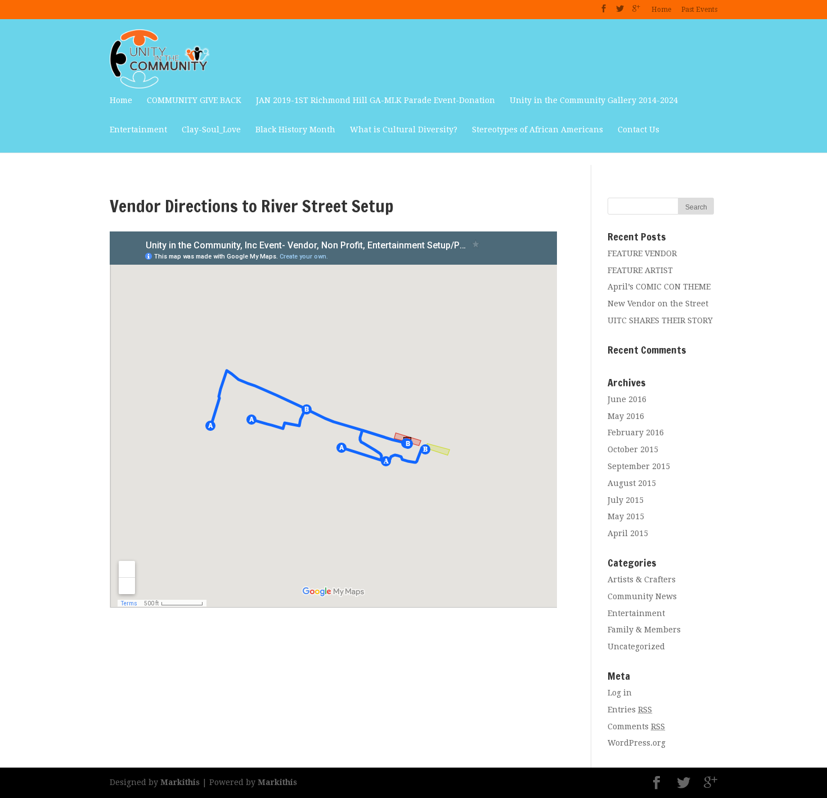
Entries (630, 709)
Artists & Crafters (642, 579)
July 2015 (626, 500)
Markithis (180, 782)
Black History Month (295, 129)
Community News (642, 596)
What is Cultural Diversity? (403, 129)
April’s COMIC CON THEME (659, 286)
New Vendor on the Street (658, 303)
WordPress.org (637, 742)
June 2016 (627, 399)
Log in (620, 692)
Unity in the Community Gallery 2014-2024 (594, 100)
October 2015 (633, 449)
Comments (636, 726)
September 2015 (639, 466)
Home (661, 10)
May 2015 (626, 516)
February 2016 (636, 432)
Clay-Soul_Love (211, 129)
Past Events (699, 10)
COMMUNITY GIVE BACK (194, 100)
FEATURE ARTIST (640, 270)
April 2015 (628, 533)
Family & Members (644, 629)
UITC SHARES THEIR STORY (660, 320)
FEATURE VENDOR (642, 253)
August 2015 (632, 483)
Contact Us (638, 129)
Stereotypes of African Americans (537, 129)
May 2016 (626, 416)
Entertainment (138, 129)
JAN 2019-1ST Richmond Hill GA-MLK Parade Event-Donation (375, 100)
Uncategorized (636, 646)
